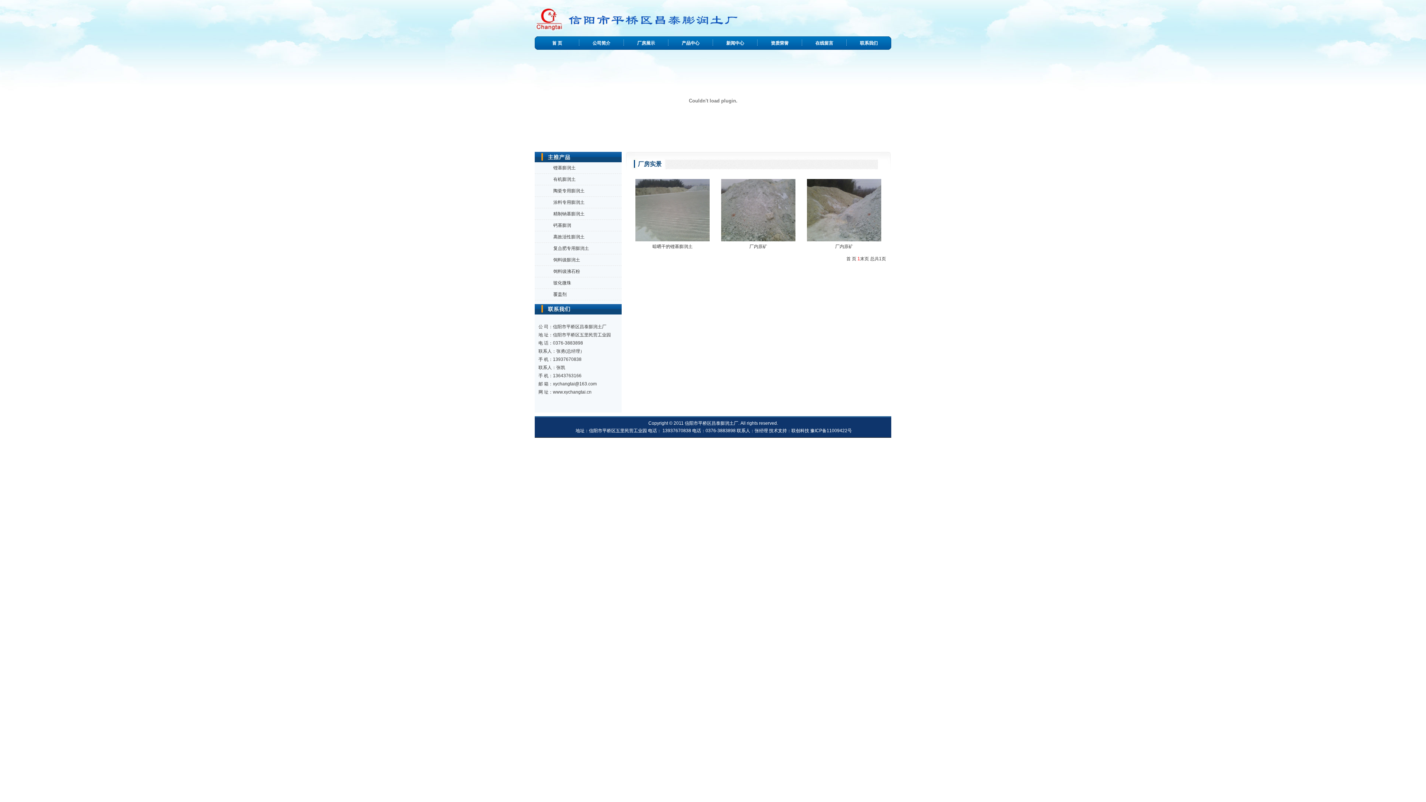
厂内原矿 (758, 246)
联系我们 (869, 43)
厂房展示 (646, 43)
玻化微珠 (562, 283)
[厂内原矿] (758, 209)
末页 (864, 258)
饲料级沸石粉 (566, 271)
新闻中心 (735, 43)
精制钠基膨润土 (569, 213)
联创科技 (800, 430)
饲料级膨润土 (566, 260)
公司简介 (602, 43)
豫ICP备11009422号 (831, 430)
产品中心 (691, 43)
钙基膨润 (562, 225)
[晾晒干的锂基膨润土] (672, 209)
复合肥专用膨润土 (571, 248)
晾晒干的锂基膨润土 (672, 246)
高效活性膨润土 (569, 236)
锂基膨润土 (564, 167)
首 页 (557, 43)
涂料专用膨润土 (569, 202)
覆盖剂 (560, 294)
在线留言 (824, 43)
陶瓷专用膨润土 (569, 190)
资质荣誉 (780, 43)
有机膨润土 (564, 179)
